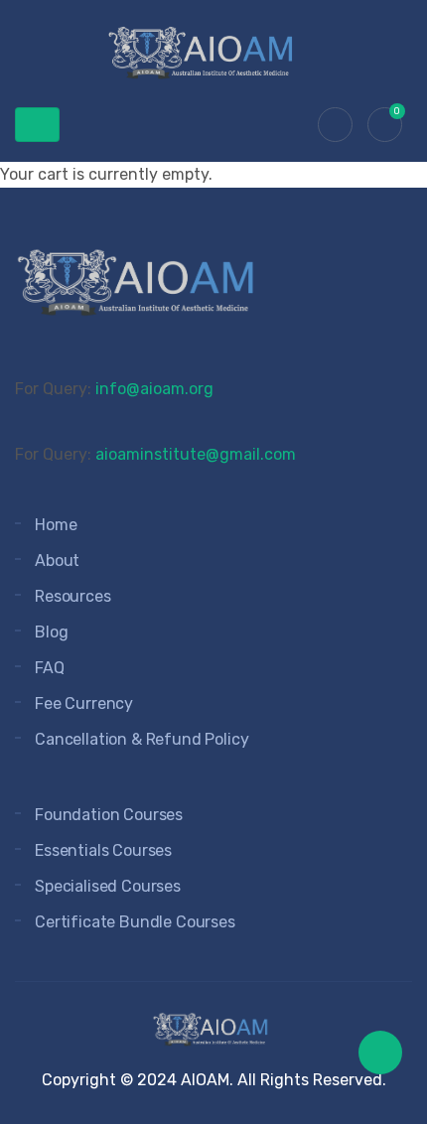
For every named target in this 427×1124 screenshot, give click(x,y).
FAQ (50, 667)
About (57, 560)
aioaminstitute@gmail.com (195, 454)
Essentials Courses (103, 850)
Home (55, 524)
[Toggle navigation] (37, 124)
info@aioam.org (154, 388)
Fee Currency (84, 703)
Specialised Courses (108, 886)
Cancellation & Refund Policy (142, 739)
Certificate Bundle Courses (135, 922)
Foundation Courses (109, 814)
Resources (73, 596)
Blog (51, 632)
